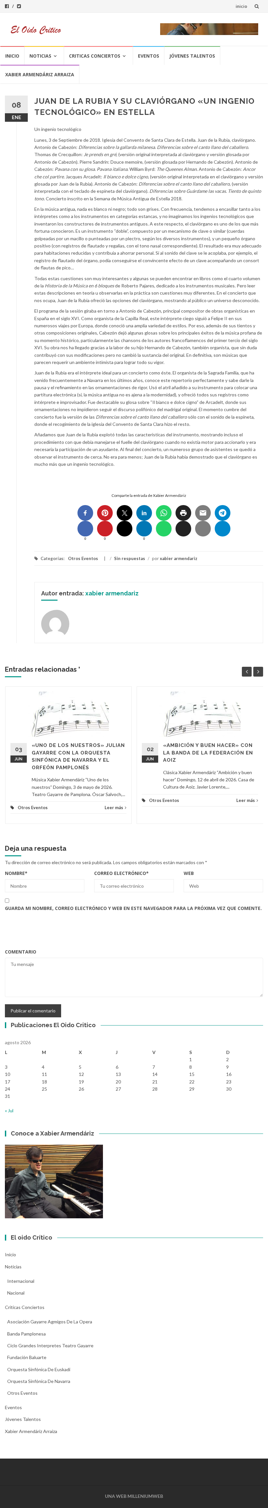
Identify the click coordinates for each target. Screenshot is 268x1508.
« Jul (9, 1110)
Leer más (114, 807)
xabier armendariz (178, 558)
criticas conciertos (94, 56)
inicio (241, 6)
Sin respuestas (129, 558)
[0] (85, 528)
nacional (16, 1293)
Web (189, 873)
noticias (40, 56)
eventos (148, 56)
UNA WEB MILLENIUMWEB (134, 1496)
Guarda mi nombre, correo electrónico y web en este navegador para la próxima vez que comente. (133, 908)
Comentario (20, 952)
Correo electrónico (121, 873)
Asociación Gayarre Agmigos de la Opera (49, 1321)
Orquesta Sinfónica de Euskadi (38, 1369)
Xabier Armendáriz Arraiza (39, 74)
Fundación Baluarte (26, 1357)
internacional (20, 1281)
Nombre (16, 873)
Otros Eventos (83, 558)
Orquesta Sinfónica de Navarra (38, 1381)
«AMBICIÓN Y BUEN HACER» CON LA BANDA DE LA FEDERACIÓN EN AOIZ (208, 752)
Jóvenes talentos (192, 56)
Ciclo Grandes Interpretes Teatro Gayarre (50, 1345)
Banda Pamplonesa (26, 1333)
